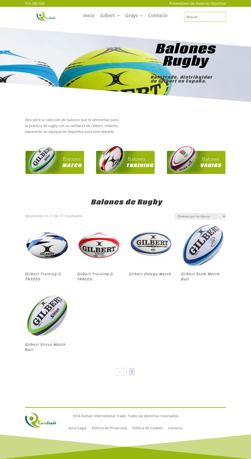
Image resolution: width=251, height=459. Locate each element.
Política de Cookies (147, 428)
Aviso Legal (77, 428)
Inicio (89, 16)
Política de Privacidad (109, 428)
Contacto (158, 16)
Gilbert (107, 16)
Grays (131, 16)
